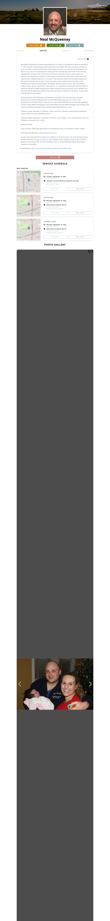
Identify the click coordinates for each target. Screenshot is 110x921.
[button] (29, 179)
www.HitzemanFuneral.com (48, 133)
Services (43, 50)
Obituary (20, 50)
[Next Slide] (90, 684)
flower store (67, 148)
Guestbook (88, 50)
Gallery (65, 50)
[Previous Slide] (20, 684)
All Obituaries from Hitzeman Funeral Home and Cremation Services (97, 11)
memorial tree (41, 148)
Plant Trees (80, 189)
